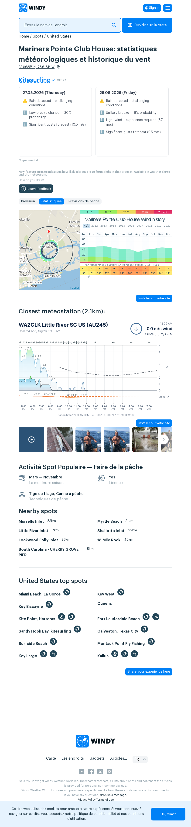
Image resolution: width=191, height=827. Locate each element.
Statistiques (51, 201)
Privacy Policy (87, 799)
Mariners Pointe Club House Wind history (125, 219)
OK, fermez (168, 814)
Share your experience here (149, 671)
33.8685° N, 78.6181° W (37, 67)
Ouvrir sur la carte (150, 25)
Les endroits (72, 758)
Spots (38, 36)
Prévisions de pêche (83, 201)
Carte (51, 758)
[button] (58, 67)
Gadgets (97, 758)
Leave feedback (39, 188)
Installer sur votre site (154, 298)
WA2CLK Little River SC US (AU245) (63, 325)
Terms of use (105, 799)
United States (59, 36)
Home (24, 36)
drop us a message (113, 795)
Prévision (28, 201)
